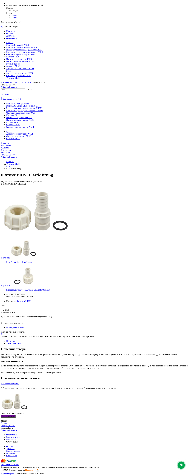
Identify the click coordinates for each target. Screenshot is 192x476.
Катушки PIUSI (13, 57)
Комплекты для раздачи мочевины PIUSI (24, 52)
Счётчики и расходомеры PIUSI (20, 54)
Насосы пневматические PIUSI (20, 61)
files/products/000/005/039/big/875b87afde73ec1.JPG (28, 290)
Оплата (9, 33)
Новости (5, 143)
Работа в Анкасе (13, 437)
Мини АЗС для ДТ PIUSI (17, 45)
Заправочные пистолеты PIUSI (20, 68)
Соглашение (11, 456)
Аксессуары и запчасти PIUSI (19, 73)
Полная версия (7, 474)
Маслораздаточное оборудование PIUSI (24, 50)
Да (2, 27)
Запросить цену (8, 416)
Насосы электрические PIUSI (19, 59)
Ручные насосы (13, 64)
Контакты (10, 31)
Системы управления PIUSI (18, 75)
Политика (10, 453)
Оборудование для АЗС (11, 99)
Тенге (14, 18)
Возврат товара (13, 451)
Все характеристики (15, 327)
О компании (11, 38)
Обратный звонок (9, 87)
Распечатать (23, 181)
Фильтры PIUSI (13, 66)
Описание (10, 341)
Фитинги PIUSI (13, 78)
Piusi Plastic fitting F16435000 (19, 262)
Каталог (9, 42)
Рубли (14, 15)
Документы (6, 145)
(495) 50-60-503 (8, 155)
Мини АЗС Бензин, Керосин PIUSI (21, 47)
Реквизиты (11, 439)
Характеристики (13, 343)
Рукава (9, 71)
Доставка (10, 36)
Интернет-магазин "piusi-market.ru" (16, 82)
